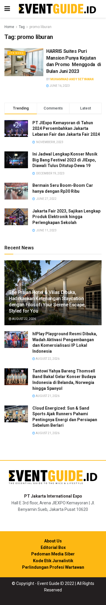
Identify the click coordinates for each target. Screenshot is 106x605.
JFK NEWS (16, 53)
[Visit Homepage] (57, 9)
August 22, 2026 (23, 319)
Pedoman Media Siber (53, 554)
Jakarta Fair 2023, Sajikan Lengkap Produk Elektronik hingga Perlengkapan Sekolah (66, 217)
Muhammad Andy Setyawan (72, 79)
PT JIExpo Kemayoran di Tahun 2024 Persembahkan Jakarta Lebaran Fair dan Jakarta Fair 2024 (66, 128)
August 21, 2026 (47, 396)
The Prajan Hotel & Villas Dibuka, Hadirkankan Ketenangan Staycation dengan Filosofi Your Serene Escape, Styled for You (47, 301)
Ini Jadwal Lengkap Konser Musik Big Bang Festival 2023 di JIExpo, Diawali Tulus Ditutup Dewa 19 (64, 160)
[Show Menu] (7, 9)
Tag (22, 27)
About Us (53, 541)
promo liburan (40, 27)
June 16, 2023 (59, 85)
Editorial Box (53, 547)
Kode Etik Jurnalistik (53, 560)
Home (9, 27)
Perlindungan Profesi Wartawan (53, 567)
